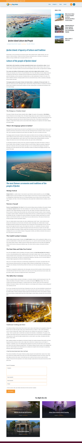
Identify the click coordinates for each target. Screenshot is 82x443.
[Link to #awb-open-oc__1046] (71, 4)
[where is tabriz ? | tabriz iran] (59, 36)
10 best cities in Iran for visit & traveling (59, 412)
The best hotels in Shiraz (23, 431)
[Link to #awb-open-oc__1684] (74, 4)
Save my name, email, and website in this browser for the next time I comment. (22, 387)
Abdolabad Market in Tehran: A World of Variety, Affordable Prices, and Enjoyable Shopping (69, 29)
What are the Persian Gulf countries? (23, 412)
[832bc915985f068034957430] (28, 9)
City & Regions (25, 415)
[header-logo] (12, 3)
